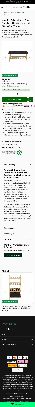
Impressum (9, 394)
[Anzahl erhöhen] (31, 94)
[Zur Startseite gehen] (17, 7)
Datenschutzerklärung (16, 396)
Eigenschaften (9, 228)
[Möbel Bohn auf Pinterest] (9, 329)
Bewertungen (9, 234)
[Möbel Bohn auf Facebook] (3, 329)
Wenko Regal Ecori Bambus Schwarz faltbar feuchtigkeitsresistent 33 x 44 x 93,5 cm (17, 307)
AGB (26, 394)
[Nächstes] (30, 57)
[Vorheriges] (5, 57)
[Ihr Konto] (28, 7)
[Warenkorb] (33, 7)
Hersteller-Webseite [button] (13, 255)
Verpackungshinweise (11, 401)
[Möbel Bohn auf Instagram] (6, 329)
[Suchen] (6, 7)
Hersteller (8, 239)
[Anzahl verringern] (4, 94)
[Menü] (2, 7)
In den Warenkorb (14, 99)
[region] (17, 56)
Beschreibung (9, 165)
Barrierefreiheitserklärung (10, 398)
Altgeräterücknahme (25, 401)
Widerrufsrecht (18, 394)
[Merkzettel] (24, 7)
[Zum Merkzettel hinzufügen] (30, 99)
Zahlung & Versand (25, 398)
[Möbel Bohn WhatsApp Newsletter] (12, 329)
